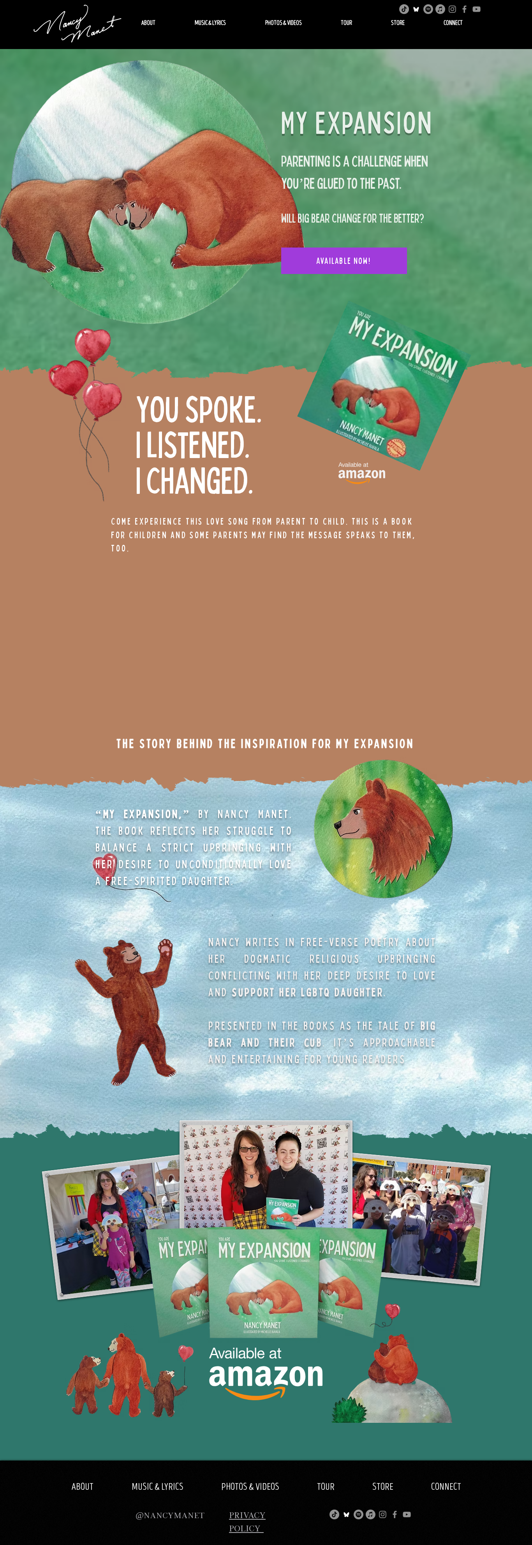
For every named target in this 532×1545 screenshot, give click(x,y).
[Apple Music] (440, 9)
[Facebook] (464, 9)
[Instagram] (452, 9)
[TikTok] (404, 9)
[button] (148, 23)
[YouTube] (476, 9)
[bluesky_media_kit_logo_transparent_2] (416, 9)
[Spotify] (428, 9)
